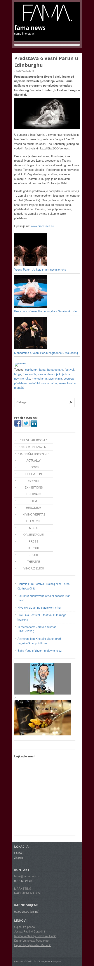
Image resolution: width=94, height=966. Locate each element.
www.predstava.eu (42, 226)
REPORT (34, 548)
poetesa (69, 378)
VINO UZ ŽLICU (33, 568)
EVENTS (33, 481)
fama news (19, 961)
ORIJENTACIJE (33, 534)
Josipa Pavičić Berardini (29, 931)
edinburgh (31, 369)
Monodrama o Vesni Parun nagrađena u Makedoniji (46, 353)
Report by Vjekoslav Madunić (32, 945)
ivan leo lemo (46, 374)
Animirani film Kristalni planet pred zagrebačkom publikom (39, 640)
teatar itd (34, 383)
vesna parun (49, 383)
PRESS (33, 541)
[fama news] (47, 20)
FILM (33, 501)
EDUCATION (33, 474)
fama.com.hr (55, 369)
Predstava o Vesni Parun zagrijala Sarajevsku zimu (46, 311)
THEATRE (33, 561)
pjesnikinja (55, 378)
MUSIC (33, 528)
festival (69, 369)
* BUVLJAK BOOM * (33, 440)
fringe (17, 374)
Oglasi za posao (24, 927)
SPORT (33, 555)
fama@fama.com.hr (26, 876)
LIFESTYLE (33, 521)
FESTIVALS (33, 494)
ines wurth (29, 374)
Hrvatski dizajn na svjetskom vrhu (39, 607)
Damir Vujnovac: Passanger (31, 940)
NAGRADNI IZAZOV (27, 893)
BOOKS (34, 467)
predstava (20, 383)
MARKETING (22, 888)
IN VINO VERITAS (33, 514)
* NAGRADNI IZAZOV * (34, 447)
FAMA (37, 961)
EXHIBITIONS (33, 487)
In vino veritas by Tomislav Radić (35, 936)
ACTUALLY (33, 460)
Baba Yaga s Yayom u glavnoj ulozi (39, 650)
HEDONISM (33, 508)
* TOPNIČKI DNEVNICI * (33, 454)
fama (42, 369)
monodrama (39, 378)
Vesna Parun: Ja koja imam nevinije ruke (40, 269)
